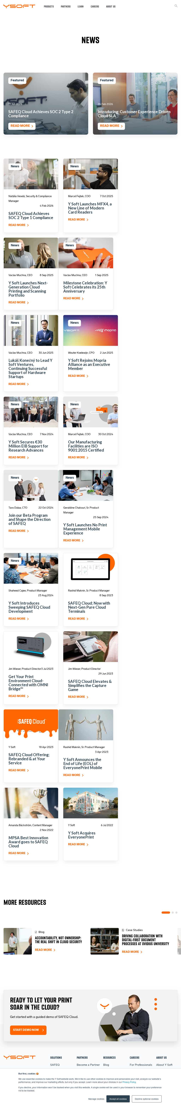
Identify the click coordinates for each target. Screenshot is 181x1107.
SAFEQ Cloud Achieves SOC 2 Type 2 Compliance (40, 113)
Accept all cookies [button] (118, 1098)
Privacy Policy (129, 1081)
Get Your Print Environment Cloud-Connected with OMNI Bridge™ (28, 682)
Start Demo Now (26, 1030)
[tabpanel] (47, 941)
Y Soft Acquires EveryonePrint (81, 835)
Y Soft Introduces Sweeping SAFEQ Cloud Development (29, 607)
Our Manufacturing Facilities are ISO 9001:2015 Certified (86, 446)
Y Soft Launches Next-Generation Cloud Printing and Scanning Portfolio (28, 289)
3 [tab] (176, 912)
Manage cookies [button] (96, 1098)
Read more (20, 126)
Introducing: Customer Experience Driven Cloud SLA (134, 113)
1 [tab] (166, 912)
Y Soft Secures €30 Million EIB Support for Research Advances (28, 446)
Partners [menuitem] (82, 1057)
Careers (95, 6)
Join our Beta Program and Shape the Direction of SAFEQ (29, 519)
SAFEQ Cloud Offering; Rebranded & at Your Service (28, 758)
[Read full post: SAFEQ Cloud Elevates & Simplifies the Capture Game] (90, 646)
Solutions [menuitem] (56, 1057)
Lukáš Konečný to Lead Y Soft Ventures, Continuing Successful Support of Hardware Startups (30, 368)
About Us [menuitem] (161, 1057)
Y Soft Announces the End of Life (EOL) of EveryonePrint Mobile (82, 763)
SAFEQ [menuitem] (55, 1065)
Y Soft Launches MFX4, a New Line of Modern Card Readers (90, 208)
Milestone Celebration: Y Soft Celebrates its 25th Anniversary (85, 287)
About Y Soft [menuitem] (164, 1065)
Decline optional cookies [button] (147, 1098)
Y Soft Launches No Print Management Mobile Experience (85, 528)
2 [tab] (173, 912)
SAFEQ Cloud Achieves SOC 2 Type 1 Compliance (30, 215)
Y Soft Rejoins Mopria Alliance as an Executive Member (89, 364)
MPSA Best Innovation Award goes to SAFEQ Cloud (28, 841)
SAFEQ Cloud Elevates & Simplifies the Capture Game (90, 685)
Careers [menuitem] (134, 1057)
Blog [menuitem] (106, 1065)
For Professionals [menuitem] (141, 1065)
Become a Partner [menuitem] (88, 1065)
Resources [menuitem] (109, 1057)
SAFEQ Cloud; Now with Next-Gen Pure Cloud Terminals (89, 607)
